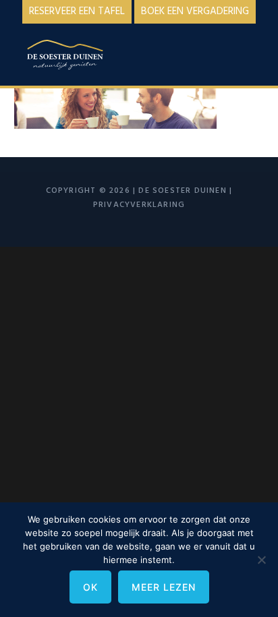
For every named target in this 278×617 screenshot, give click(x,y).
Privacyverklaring (139, 205)
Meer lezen (164, 587)
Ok (90, 587)
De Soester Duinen (81, 57)
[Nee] (261, 559)
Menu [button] (247, 51)
